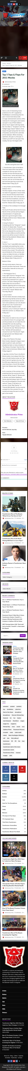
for (11, 718)
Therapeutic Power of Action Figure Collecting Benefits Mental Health (7, 660)
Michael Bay (6, 726)
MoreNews (10, 1069)
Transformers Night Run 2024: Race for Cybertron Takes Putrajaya (7, 650)
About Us (6, 1056)
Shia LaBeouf (15, 738)
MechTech (16, 721)
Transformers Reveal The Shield (11, 831)
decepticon (18, 712)
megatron (13, 723)
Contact (20, 1058)
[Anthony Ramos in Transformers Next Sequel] (14, 553)
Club (14, 676)
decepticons (6, 715)
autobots (18, 706)
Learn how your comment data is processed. (14, 474)
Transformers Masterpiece (9, 828)
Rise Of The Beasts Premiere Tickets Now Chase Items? (7, 670)
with (10, 755)
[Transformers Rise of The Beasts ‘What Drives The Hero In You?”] (14, 504)
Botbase (4, 793)
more (13, 726)
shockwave (6, 741)
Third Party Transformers (9, 822)
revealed (5, 732)
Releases (4, 812)
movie (18, 726)
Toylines (20, 1056)
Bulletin (15, 646)
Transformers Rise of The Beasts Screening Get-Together (7, 680)
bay (4, 709)
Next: (7, 433)
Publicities (14, 1058)
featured (5, 718)
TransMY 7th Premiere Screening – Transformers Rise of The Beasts (7, 690)
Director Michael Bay (18, 715)
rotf (4, 738)
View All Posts (20, 421)
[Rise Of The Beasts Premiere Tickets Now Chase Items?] (14, 898)
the (19, 741)
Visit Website (8, 421)
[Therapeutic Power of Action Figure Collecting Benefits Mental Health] (14, 874)
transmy (18, 752)
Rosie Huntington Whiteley (16, 735)
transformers (6, 744)
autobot (12, 706)
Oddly (4, 809)
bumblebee (10, 709)
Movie (4, 71)
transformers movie (8, 749)
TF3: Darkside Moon (8, 819)
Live (24, 57)
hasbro (19, 718)
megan (22, 721)
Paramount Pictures (18, 729)
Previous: (9, 428)
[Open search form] (16, 57)
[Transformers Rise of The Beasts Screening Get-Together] (14, 923)
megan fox (6, 723)
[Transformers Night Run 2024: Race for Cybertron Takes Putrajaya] (14, 849)
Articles (14, 656)
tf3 (15, 741)
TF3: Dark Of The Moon (9, 816)
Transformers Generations (9, 825)
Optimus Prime (7, 729)
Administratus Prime (10, 82)
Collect (16, 1056)
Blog (11, 1056)
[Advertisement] (14, 41)
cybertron (18, 709)
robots (5, 735)
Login (25, 459)
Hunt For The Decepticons (9, 803)
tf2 (12, 741)
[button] (2, 57)
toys (23, 741)
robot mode (18, 732)
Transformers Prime (8, 752)
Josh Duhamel (7, 721)
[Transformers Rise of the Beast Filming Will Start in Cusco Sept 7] (14, 529)
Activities (7, 1058)
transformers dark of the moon (11, 747)
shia (8, 738)
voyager (5, 755)
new (23, 726)
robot (11, 732)
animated (5, 706)
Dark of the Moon (8, 712)
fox (14, 718)
